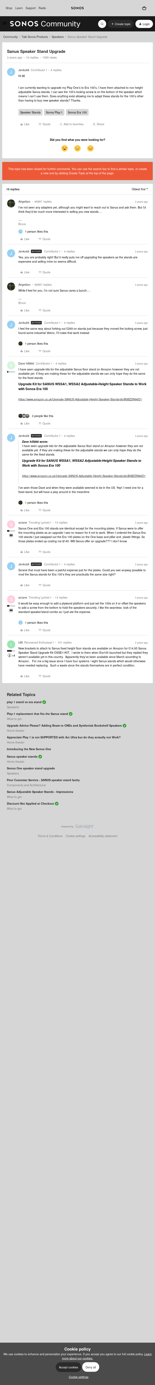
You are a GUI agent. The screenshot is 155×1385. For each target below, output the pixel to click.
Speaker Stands (30, 112)
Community (10, 37)
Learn (19, 8)
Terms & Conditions (50, 836)
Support (31, 8)
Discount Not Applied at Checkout (30, 803)
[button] (4, 24)
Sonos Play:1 (54, 112)
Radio (42, 8)
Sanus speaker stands (22, 756)
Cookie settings (75, 836)
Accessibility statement (103, 836)
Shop (9, 8)
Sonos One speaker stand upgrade (31, 768)
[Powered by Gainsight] (77, 828)
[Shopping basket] (144, 8)
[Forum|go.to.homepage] (45, 24)
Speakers (58, 37)
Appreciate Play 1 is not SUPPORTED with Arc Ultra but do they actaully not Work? (64, 737)
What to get (14, 719)
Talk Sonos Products (35, 37)
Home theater (15, 730)
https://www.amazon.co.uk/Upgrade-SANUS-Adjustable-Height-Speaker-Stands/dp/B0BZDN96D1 (80, 399)
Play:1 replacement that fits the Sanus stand (37, 714)
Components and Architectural (26, 785)
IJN (20, 642)
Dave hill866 (26, 363)
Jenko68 (23, 70)
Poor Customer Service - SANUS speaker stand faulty (43, 780)
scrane (22, 522)
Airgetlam (24, 201)
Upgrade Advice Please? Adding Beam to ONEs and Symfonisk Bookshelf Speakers (64, 725)
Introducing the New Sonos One (29, 749)
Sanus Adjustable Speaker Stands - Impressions (40, 792)
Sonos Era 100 (77, 112)
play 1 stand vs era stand (24, 702)
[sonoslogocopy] (77, 8)
